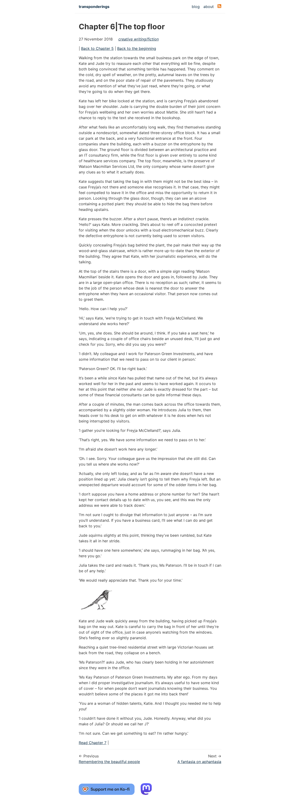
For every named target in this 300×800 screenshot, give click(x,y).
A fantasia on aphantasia (199, 761)
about (208, 6)
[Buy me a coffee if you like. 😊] (107, 793)
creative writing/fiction (138, 39)
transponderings (94, 6)
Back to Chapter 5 (97, 48)
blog (196, 6)
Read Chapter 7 (92, 742)
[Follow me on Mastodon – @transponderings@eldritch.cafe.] (146, 793)
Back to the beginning (136, 48)
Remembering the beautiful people (109, 761)
